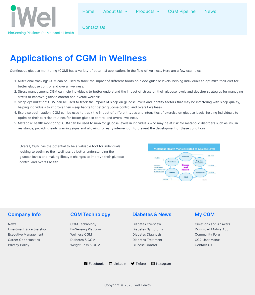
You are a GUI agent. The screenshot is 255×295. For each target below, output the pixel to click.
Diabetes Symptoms (147, 229)
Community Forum (209, 234)
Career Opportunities (24, 240)
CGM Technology (83, 224)
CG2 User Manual (208, 240)
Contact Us (203, 245)
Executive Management (25, 234)
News (12, 224)
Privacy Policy (18, 245)
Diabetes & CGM (82, 240)
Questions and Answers (212, 224)
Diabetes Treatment (147, 240)
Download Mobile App (212, 229)
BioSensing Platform (85, 229)
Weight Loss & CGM (85, 245)
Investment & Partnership (27, 229)
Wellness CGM (81, 234)
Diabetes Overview (146, 224)
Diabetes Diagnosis (147, 234)
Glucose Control (144, 245)
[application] (125, 11)
